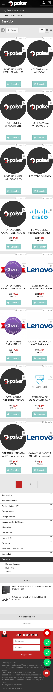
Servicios (8, 21)
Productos (17, 15)
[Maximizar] (24, 49)
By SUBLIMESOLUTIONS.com (13, 688)
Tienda (7, 15)
